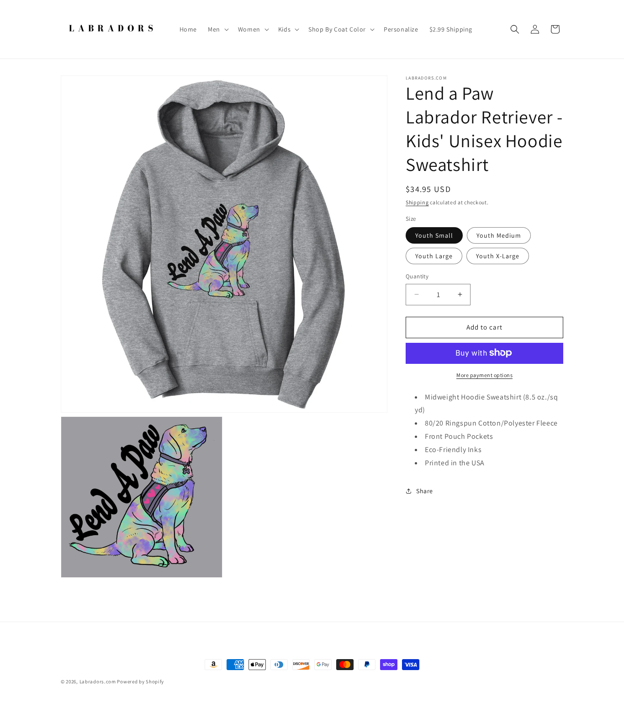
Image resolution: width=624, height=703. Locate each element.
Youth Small (434, 235)
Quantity (417, 276)
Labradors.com (97, 681)
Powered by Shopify (140, 681)
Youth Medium (498, 235)
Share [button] (424, 491)
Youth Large (434, 256)
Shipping (417, 202)
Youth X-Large (497, 256)
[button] (217, 29)
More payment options (484, 374)
